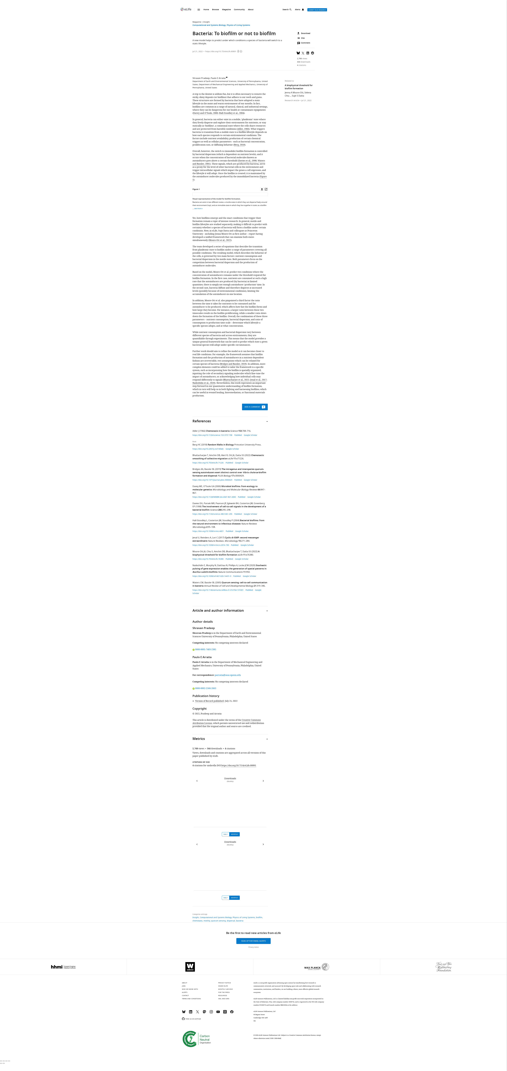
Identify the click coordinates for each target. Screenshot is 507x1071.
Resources (222, 995)
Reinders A (205, 537)
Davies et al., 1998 (248, 160)
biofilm (259, 917)
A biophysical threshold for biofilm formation (226, 553)
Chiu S (210, 551)
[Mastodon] (204, 1013)
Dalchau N (222, 565)
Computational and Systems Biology (209, 25)
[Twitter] (197, 1013)
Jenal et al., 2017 (258, 379)
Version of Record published (209, 701)
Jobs (184, 986)
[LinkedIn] (191, 1013)
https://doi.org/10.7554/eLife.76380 (208, 559)
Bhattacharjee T (200, 455)
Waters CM (198, 582)
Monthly (234, 834)
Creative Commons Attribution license (302, 1035)
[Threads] (225, 1013)
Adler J (196, 431)
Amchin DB (214, 455)
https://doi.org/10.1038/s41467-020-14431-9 (212, 576)
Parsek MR (209, 503)
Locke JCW (244, 565)
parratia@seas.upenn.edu (228, 675)
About (250, 9)
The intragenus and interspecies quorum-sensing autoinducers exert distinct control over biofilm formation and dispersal (229, 473)
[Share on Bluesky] (298, 52)
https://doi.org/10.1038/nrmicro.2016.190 (211, 545)
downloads (303, 62)
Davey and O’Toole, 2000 (205, 113)
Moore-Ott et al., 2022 (220, 240)
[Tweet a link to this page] (303, 52)
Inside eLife (223, 986)
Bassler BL (209, 469)
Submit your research (317, 10)
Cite (303, 38)
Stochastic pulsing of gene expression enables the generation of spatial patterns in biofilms (230, 569)
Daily (226, 834)
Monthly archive (225, 989)
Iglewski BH (233, 503)
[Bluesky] (184, 1013)
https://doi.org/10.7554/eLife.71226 (208, 462)
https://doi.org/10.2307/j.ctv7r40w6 (208, 449)
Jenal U (196, 537)
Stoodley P (227, 520)
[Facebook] (232, 1013)
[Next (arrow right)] (4, 1063)
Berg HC (197, 444)
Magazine (226, 9)
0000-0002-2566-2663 (205, 688)
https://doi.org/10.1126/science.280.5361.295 (213, 514)
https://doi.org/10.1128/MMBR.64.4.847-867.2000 (214, 497)
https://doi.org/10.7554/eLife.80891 (220, 51)
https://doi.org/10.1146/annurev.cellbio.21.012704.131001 (218, 590)
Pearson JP (221, 503)
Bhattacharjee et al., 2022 (236, 379)
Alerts (297, 9)
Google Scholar (250, 435)
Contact (185, 995)
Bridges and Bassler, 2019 (233, 364)
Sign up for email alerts (253, 941)
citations (301, 65)
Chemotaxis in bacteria (218, 431)
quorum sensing (218, 920)
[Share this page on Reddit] (312, 52)
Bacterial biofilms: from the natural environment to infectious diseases (228, 522)
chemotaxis (198, 920)
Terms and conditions (191, 999)
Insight (206, 22)
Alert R (224, 455)
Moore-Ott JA (199, 551)
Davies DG (198, 503)
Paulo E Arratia (218, 78)
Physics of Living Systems (238, 25)
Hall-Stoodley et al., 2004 (231, 113)
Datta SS (240, 455)
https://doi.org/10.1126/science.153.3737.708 (213, 435)
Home (206, 9)
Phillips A (233, 565)
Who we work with (190, 989)
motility (207, 920)
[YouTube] (218, 1013)
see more (197, 208)
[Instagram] (211, 1013)
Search (286, 9)
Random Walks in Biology (221, 445)
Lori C (215, 537)
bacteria (239, 920)
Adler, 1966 (243, 129)
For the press (224, 992)
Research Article (292, 100)
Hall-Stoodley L (200, 520)
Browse (215, 9)
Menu (198, 9)
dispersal (231, 920)
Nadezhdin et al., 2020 (204, 383)
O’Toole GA (208, 486)
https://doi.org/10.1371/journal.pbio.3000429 (213, 480)
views (302, 58)
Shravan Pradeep (201, 78)
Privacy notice (253, 947)
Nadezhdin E (199, 565)
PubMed (238, 435)
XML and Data (223, 999)
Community (239, 9)
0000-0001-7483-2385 (205, 649)
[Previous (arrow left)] (1, 1063)
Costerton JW (246, 503)
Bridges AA (198, 469)
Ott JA (231, 455)
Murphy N (211, 565)
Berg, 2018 (239, 144)
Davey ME (197, 486)
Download (305, 33)
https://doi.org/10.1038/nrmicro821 (208, 531)
